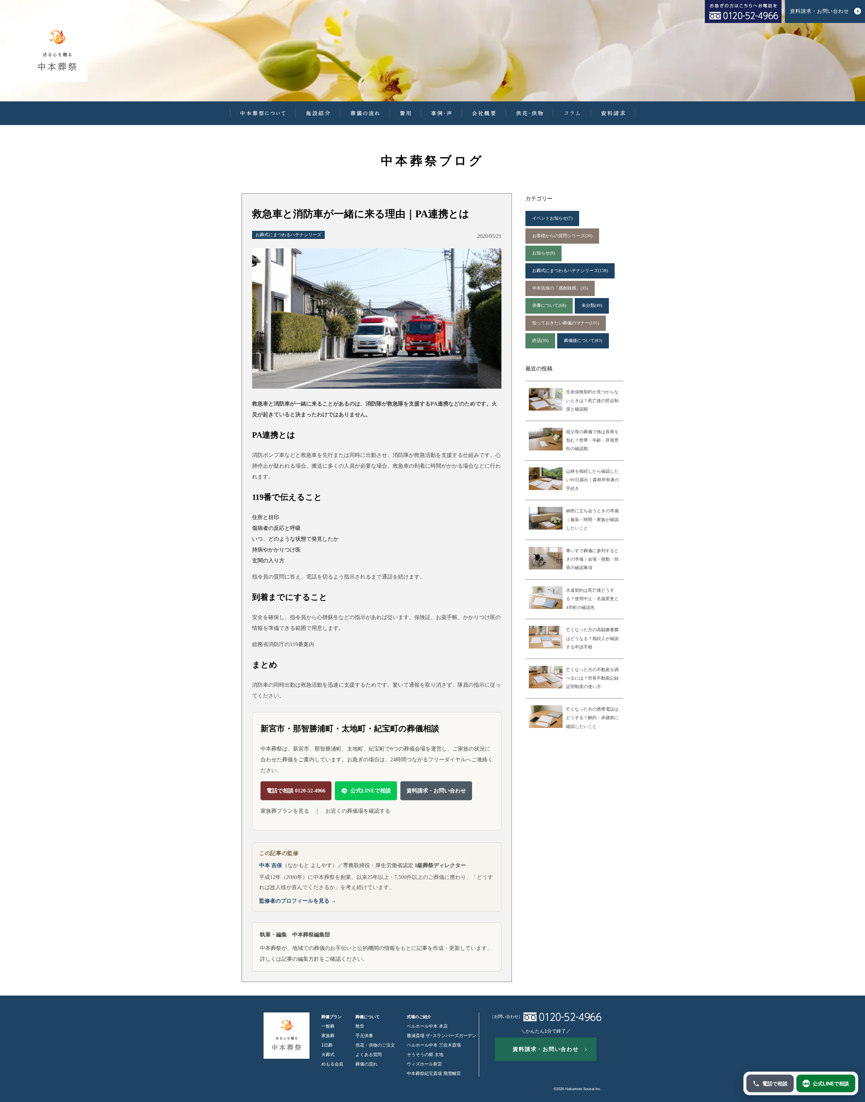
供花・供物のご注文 (375, 1045)
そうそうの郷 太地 (425, 1054)
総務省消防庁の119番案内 (283, 644)
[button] (263, 113)
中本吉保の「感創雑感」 (560, 288)
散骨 (359, 1026)
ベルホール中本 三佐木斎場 (434, 1045)
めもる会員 (332, 1064)
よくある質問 (368, 1054)
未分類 (592, 305)
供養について (549, 305)
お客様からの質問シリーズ (562, 236)
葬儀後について (583, 340)
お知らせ (543, 253)
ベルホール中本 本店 (427, 1026)
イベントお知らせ (552, 218)
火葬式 (328, 1054)
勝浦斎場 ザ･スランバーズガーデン (441, 1035)
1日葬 (326, 1045)
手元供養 (364, 1035)
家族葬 (328, 1035)
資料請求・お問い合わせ (436, 790)
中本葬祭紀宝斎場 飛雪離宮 (434, 1073)
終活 (540, 340)
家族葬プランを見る (285, 811)
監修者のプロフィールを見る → (297, 901)
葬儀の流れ (366, 1064)
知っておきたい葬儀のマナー (565, 323)
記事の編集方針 (300, 959)
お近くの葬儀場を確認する (357, 811)
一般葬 (328, 1026)
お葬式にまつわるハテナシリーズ (288, 234)
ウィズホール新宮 (424, 1064)
